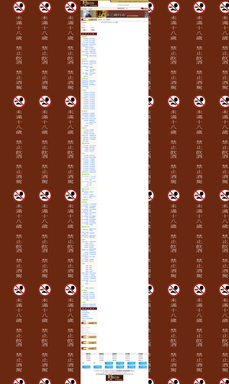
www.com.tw (124, 372)
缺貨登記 (140, 356)
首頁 (104, 19)
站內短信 (127, 360)
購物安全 (114, 358)
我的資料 (127, 356)
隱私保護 (114, 356)
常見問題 (101, 360)
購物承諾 (114, 360)
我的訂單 (127, 358)
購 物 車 (126, 1)
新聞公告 (121, 1)
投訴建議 (140, 358)
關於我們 (88, 356)
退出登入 (146, 1)
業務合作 (140, 360)
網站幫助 (136, 1)
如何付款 (101, 358)
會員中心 (131, 1)
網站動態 (88, 358)
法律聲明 (88, 360)
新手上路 (101, 356)
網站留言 (141, 1)
